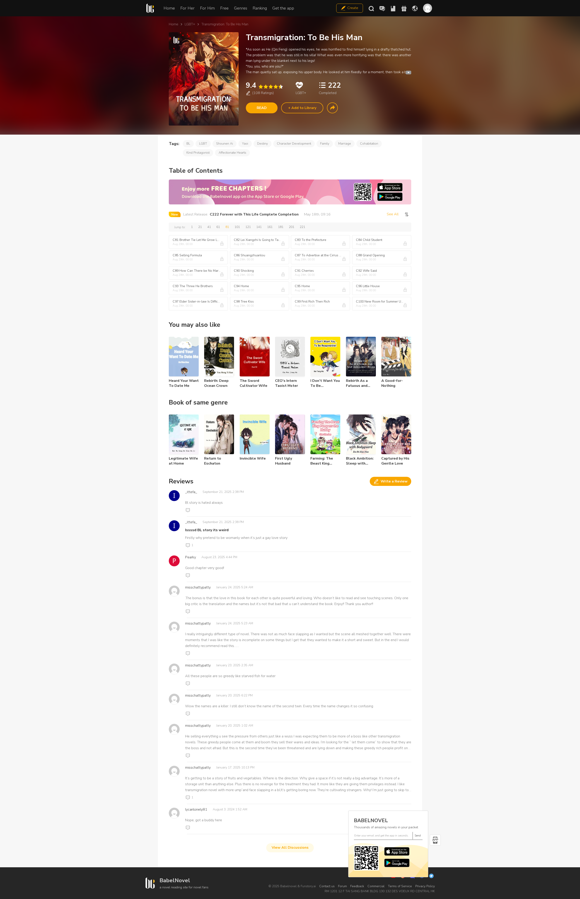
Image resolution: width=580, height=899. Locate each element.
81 (227, 227)
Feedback (357, 886)
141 (259, 227)
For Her (187, 8)
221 (302, 227)
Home (169, 8)
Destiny (262, 143)
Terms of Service (400, 886)
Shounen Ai (224, 143)
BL (188, 143)
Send (418, 835)
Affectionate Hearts (232, 152)
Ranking (260, 8)
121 (248, 227)
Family (324, 143)
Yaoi (245, 143)
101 (237, 227)
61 (218, 227)
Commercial (375, 886)
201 (291, 227)
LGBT (203, 143)
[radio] (260, 86)
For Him (207, 8)
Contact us (327, 886)
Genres (240, 8)
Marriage (344, 143)
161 (270, 227)
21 (200, 227)
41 (209, 227)
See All (393, 214)
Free (224, 8)
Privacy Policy (425, 886)
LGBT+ (190, 24)
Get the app (283, 8)
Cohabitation (369, 143)
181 (280, 227)
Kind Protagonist (198, 152)
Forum (342, 886)
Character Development (294, 143)
